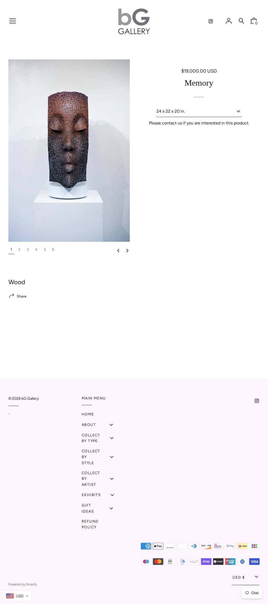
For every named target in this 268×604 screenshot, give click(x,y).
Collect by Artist (91, 479)
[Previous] (118, 250)
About (89, 424)
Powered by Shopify (22, 584)
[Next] (127, 250)
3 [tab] (28, 249)
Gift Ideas (88, 508)
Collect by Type (91, 438)
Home (88, 414)
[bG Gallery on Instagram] (211, 21)
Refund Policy (90, 524)
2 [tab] (19, 249)
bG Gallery (30, 398)
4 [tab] (36, 249)
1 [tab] (11, 249)
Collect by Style (91, 457)
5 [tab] (45, 249)
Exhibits (91, 495)
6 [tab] (53, 249)
